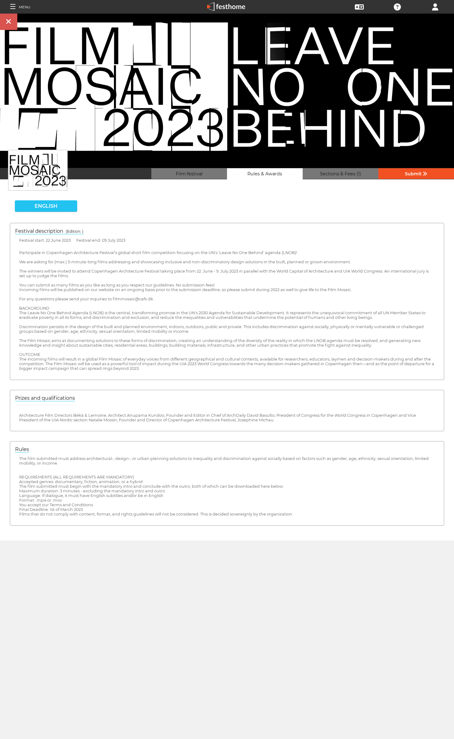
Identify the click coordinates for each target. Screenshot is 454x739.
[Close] (8, 22)
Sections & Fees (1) (340, 174)
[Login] (435, 6)
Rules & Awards (264, 174)
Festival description (49, 231)
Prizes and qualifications (45, 398)
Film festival (189, 174)
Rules (22, 449)
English (46, 206)
